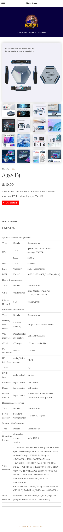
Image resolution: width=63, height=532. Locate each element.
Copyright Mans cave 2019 (31, 526)
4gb (13, 169)
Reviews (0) (8, 228)
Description (9, 221)
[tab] (31, 222)
